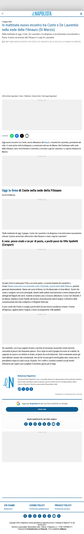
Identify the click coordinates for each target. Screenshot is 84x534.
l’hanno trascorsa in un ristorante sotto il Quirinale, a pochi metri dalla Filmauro (39, 286)
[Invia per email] (27, 136)
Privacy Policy (63, 505)
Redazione (8, 509)
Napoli (47, 142)
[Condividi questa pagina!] (2, 14)
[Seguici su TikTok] (49, 424)
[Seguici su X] (30, 424)
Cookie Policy (37, 505)
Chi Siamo (9, 505)
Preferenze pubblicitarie (39, 509)
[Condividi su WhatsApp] (12, 136)
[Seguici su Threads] (44, 424)
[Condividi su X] (22, 136)
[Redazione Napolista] (8, 383)
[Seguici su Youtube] (53, 424)
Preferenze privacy (62, 509)
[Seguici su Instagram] (35, 424)
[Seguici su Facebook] (26, 424)
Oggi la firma (10, 190)
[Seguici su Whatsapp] (39, 424)
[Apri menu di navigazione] (81, 13)
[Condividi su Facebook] (17, 136)
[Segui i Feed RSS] (58, 424)
